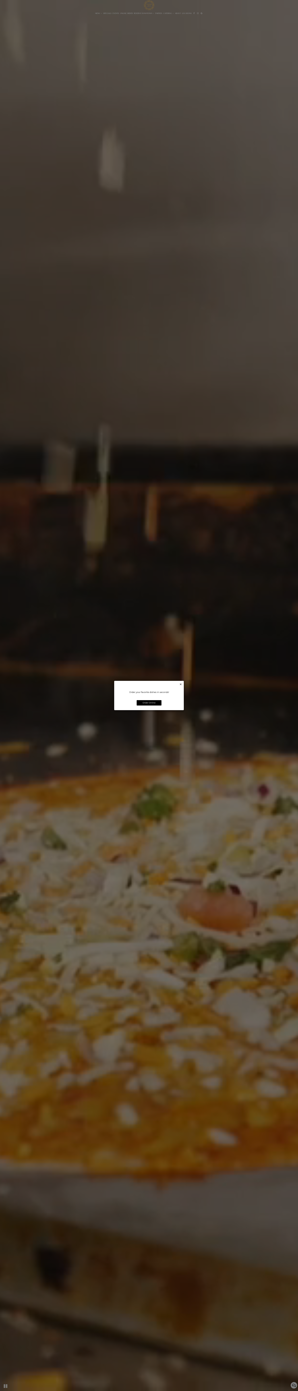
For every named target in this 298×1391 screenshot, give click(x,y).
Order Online (149, 703)
